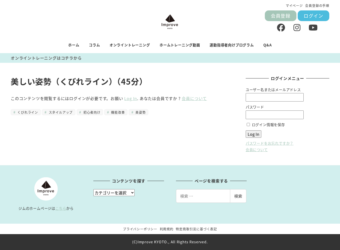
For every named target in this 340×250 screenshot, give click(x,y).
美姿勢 (140, 112)
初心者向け (91, 112)
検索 (238, 196)
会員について (194, 98)
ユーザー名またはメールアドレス (273, 89)
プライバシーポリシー (140, 228)
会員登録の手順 (317, 5)
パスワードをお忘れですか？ (269, 143)
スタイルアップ (60, 112)
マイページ (294, 5)
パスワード (255, 107)
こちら (60, 208)
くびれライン (27, 112)
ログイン (313, 15)
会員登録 (280, 15)
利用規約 (166, 228)
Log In (130, 98)
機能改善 (117, 112)
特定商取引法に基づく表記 (196, 228)
